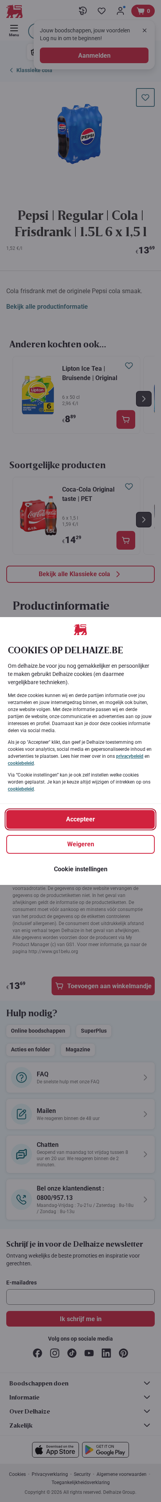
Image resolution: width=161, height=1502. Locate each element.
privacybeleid (129, 756)
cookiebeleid (21, 763)
